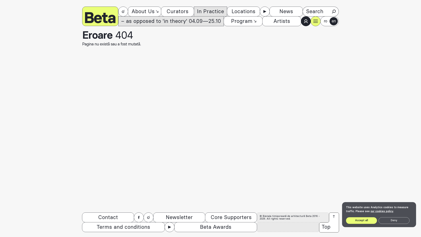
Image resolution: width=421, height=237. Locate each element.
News (286, 11)
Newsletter (179, 217)
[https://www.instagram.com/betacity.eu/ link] (123, 11)
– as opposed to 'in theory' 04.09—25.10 (171, 21)
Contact (108, 217)
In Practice (210, 11)
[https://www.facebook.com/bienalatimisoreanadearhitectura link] (139, 217)
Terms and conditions (123, 227)
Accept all (361, 220)
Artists (281, 21)
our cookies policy (382, 211)
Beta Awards (215, 227)
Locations (243, 11)
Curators (177, 11)
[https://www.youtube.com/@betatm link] (265, 11)
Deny (394, 220)
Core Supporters (231, 217)
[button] (316, 21)
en (334, 21)
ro (325, 21)
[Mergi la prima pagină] (100, 16)
